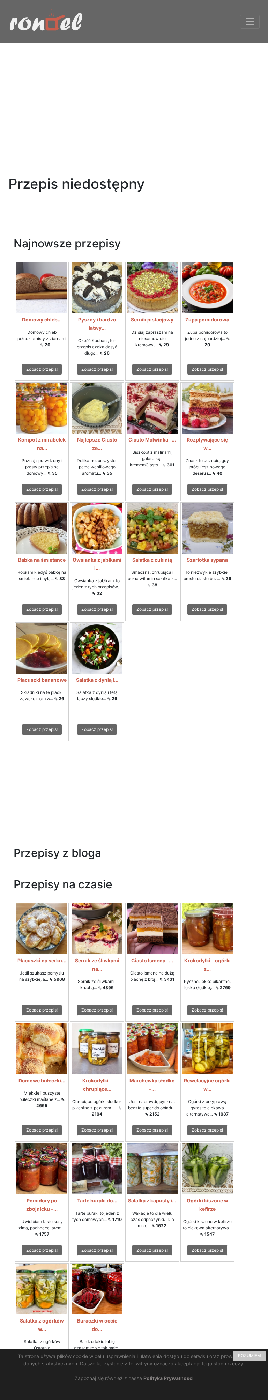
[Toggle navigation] (250, 22)
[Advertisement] (134, 92)
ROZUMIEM (249, 1355)
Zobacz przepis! (42, 369)
